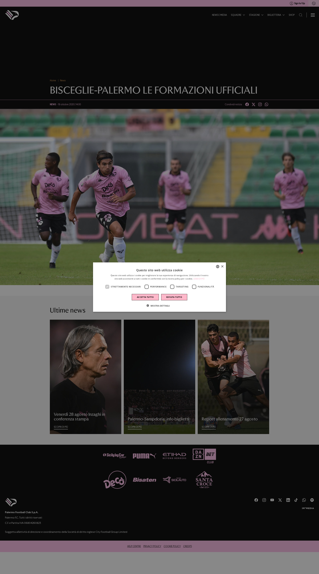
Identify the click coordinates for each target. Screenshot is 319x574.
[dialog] (159, 287)
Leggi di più (199, 278)
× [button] (222, 266)
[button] (159, 306)
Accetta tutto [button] (145, 297)
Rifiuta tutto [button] (174, 297)
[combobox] (217, 266)
